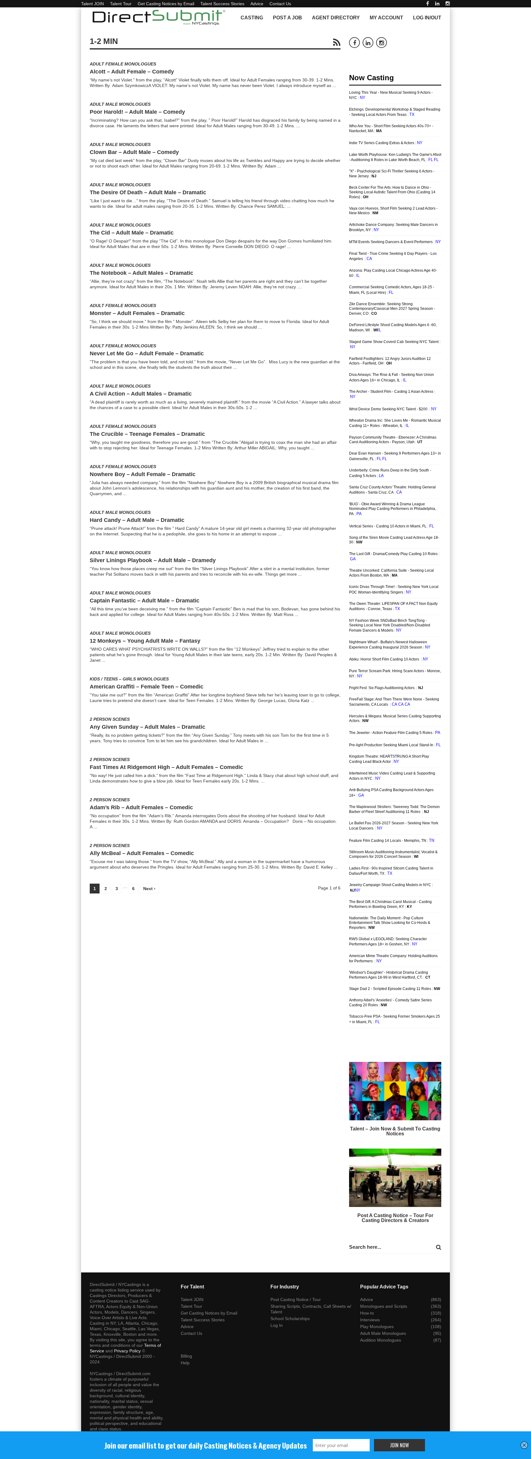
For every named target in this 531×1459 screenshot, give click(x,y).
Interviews (370, 1319)
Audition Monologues (380, 1340)
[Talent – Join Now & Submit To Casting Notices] (395, 1091)
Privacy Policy (127, 1350)
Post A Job (287, 17)
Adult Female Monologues (123, 63)
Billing (186, 1356)
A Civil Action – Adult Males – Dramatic (141, 394)
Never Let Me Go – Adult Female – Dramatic (147, 353)
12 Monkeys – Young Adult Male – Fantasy (145, 641)
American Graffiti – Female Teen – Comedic (146, 687)
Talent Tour (121, 3)
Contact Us (280, 3)
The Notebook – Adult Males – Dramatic (141, 273)
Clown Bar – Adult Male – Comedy (134, 152)
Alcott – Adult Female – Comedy (132, 72)
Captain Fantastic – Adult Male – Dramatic (144, 600)
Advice (256, 3)
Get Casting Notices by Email (166, 3)
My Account (386, 17)
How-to (367, 1313)
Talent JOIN (92, 3)
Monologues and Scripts (383, 1306)
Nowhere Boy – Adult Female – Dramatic (142, 474)
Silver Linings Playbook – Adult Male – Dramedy (153, 560)
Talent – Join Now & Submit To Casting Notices (395, 1131)
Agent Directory (336, 17)
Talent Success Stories (222, 3)
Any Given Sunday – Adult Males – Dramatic (147, 727)
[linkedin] (437, 3)
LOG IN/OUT (427, 17)
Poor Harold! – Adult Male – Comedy (137, 112)
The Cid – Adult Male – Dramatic (132, 233)
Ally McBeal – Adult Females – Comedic (142, 853)
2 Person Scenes (110, 719)
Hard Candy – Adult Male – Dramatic (137, 520)
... (334, 85)
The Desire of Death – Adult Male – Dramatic (148, 192)
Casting (252, 17)
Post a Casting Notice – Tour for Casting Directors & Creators (395, 1218)
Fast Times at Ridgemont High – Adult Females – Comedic (166, 767)
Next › (149, 888)
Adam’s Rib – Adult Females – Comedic (141, 807)
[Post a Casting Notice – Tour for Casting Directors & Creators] (395, 1178)
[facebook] (427, 3)
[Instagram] (448, 3)
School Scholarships (290, 1318)
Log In (276, 1325)
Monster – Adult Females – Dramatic (137, 313)
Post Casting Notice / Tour (295, 1299)
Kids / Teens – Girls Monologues (129, 678)
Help (185, 1362)
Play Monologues (377, 1326)
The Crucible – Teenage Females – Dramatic (147, 434)
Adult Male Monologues (120, 104)
